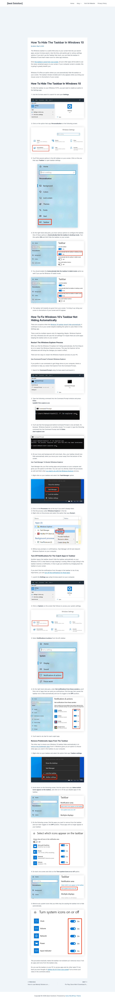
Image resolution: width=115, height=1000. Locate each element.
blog (78, 3)
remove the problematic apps (40, 746)
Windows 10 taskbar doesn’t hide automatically (65, 324)
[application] (80, 3)
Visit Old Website (89, 3)
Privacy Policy (102, 3)
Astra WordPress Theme (73, 996)
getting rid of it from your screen (58, 969)
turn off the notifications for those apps (57, 572)
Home (72, 3)
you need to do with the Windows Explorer (59, 471)
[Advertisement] (57, 19)
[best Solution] (15, 3)
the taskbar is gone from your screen (46, 62)
